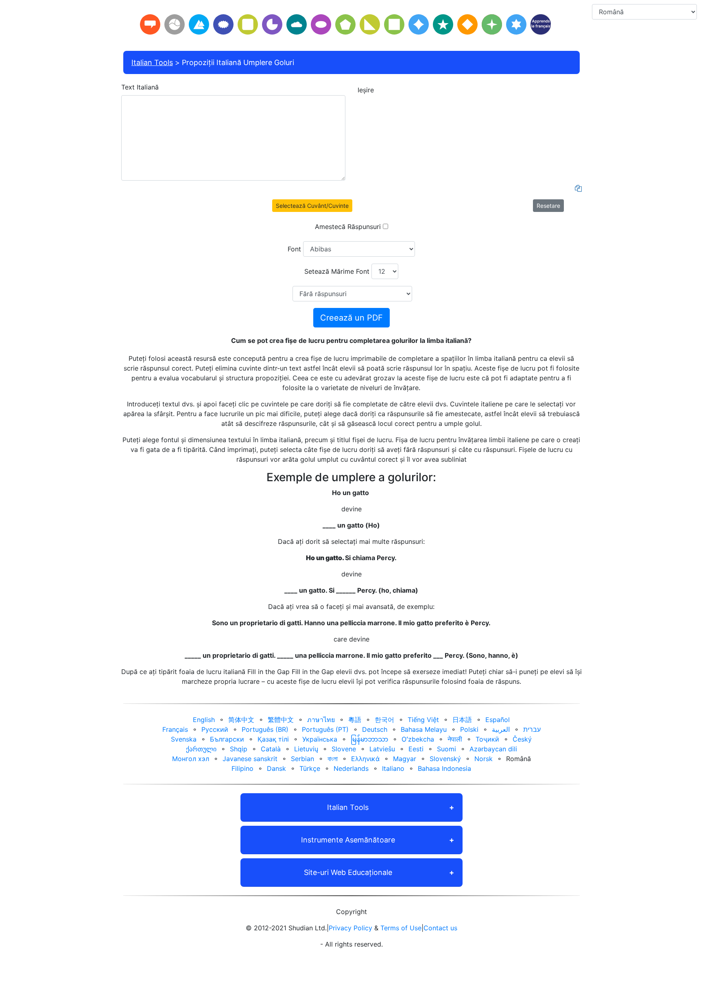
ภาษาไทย (321, 720)
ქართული (201, 749)
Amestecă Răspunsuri (348, 227)
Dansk (276, 768)
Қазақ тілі (273, 739)
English (204, 720)
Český (522, 739)
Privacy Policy (350, 928)
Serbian (302, 759)
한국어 (384, 720)
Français (175, 729)
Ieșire (366, 90)
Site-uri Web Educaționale (348, 872)
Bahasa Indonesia (444, 768)
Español (497, 720)
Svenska (183, 739)
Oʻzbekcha (418, 739)
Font (294, 249)
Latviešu (382, 749)
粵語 (354, 720)
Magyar (404, 759)
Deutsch (374, 729)
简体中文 (241, 720)
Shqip (238, 749)
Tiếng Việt (423, 720)
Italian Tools (152, 62)
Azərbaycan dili (493, 749)
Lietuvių (306, 749)
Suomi (446, 749)
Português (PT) (325, 729)
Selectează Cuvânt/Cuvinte (312, 205)
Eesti (416, 749)
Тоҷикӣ (487, 739)
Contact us (440, 928)
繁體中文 (281, 720)
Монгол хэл (190, 759)
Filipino (242, 768)
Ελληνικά (365, 759)
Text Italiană (140, 87)
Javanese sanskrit (250, 759)
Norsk (483, 759)
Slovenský (445, 759)
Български (227, 739)
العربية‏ (501, 729)
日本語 (462, 720)
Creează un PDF (351, 318)
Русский (214, 729)
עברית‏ (532, 729)
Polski (469, 729)
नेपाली (455, 739)
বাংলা (332, 759)
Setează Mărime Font (336, 271)
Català (271, 749)
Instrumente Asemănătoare (348, 840)
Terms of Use (400, 928)
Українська (319, 739)
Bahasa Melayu (424, 729)
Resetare (548, 205)
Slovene (344, 749)
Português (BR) (265, 729)
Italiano (393, 768)
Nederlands (351, 768)
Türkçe (309, 768)
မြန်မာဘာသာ (369, 739)
